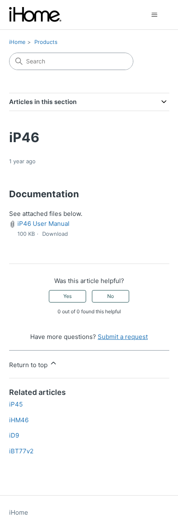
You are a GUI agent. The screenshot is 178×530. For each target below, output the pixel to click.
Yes (67, 296)
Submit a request (123, 337)
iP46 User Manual (43, 223)
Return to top (29, 365)
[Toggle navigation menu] (154, 15)
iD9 (14, 435)
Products (46, 42)
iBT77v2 (21, 451)
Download (55, 233)
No (110, 296)
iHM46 (19, 420)
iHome (17, 42)
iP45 (16, 404)
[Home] (35, 14)
